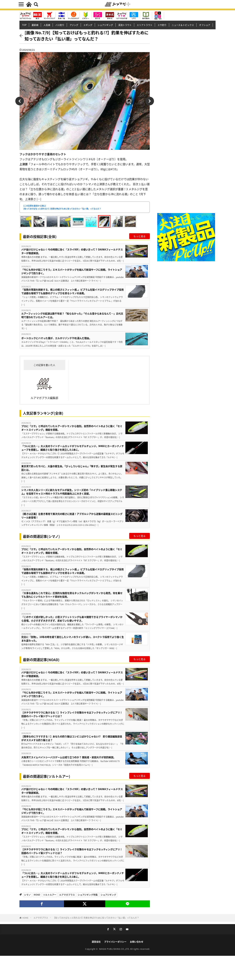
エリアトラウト (144, 25)
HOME (25, 917)
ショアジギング (105, 25)
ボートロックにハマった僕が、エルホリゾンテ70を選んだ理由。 (56, 338)
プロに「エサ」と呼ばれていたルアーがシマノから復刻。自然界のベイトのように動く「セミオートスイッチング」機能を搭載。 (71, 427)
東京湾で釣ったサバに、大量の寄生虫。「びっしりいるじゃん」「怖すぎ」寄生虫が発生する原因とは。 (71, 467)
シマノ (27, 894)
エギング (87, 25)
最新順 (35, 25)
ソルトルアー (49, 894)
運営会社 (96, 941)
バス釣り (59, 25)
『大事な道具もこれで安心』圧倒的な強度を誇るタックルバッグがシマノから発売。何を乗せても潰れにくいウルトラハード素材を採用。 (71, 594)
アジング (74, 25)
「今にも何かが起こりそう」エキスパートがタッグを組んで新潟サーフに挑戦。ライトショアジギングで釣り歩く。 (71, 271)
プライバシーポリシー (115, 941)
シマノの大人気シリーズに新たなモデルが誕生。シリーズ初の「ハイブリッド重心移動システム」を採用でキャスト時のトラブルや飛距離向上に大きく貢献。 (71, 491)
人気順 (47, 25)
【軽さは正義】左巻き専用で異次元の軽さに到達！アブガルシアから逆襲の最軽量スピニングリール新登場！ (71, 515)
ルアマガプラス (67, 894)
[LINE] (127, 903)
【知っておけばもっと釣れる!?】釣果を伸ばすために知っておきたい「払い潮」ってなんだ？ (96, 917)
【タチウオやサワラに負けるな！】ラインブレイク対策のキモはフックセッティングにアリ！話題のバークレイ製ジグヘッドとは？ (71, 714)
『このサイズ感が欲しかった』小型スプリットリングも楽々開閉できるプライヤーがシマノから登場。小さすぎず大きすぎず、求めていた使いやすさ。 (71, 618)
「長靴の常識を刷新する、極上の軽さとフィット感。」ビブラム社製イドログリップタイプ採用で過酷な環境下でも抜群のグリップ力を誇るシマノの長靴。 (72, 291)
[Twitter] (84, 903)
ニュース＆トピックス (183, 25)
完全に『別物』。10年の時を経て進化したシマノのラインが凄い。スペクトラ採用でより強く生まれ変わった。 (72, 638)
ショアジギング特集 (88, 894)
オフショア (204, 25)
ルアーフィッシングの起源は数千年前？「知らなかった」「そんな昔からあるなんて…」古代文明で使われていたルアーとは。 (72, 315)
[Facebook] (41, 903)
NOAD (37, 894)
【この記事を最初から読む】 (61, 207)
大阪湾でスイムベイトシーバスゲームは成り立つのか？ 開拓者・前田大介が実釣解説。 (68, 757)
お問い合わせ (136, 941)
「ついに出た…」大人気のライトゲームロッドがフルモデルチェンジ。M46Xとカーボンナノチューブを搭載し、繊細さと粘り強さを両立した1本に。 (72, 447)
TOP (24, 25)
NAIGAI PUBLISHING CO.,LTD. (114, 948)
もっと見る (139, 236)
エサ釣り (162, 25)
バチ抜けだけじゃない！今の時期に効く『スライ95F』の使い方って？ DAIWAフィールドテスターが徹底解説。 (72, 251)
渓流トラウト (125, 25)
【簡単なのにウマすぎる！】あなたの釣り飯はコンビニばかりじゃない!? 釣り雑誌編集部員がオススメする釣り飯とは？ (71, 738)
